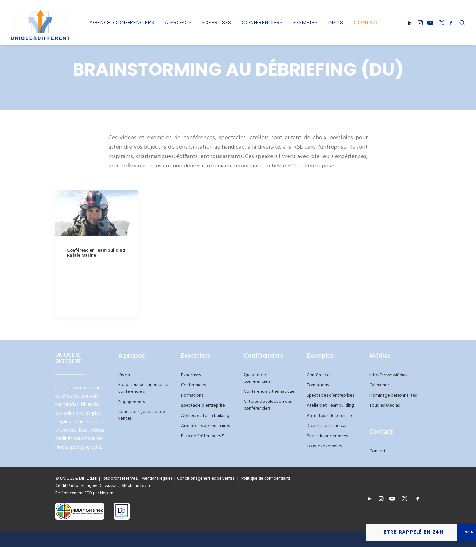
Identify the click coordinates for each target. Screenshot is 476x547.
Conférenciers (262, 22)
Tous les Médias (384, 405)
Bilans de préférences (327, 436)
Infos (335, 22)
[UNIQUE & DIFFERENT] (40, 22)
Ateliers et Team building (205, 416)
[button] (411, 22)
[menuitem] (122, 22)
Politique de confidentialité (264, 478)
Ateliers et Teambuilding (330, 405)
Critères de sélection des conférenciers (268, 405)
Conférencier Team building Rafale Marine (96, 253)
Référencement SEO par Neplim (84, 493)
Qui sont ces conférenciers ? (259, 378)
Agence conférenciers (121, 22)
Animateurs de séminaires (205, 426)
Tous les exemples (324, 446)
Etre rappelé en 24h (414, 532)
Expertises (216, 22)
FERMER (466, 532)
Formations (192, 395)
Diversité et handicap (327, 426)
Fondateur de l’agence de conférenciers (143, 388)
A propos (178, 22)
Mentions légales (157, 478)
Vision (124, 375)
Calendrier (379, 385)
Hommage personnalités (393, 395)
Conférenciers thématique (269, 391)
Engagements (131, 402)
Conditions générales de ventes (141, 415)
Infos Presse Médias (388, 375)
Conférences (193, 385)
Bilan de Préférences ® (202, 436)
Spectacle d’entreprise (203, 405)
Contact (367, 22)
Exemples (305, 22)
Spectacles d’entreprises (330, 395)
